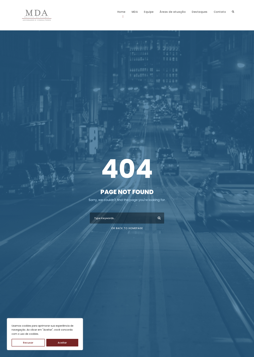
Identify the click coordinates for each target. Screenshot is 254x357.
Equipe (148, 12)
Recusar (28, 342)
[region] (45, 334)
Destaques (200, 12)
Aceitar (62, 342)
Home (121, 12)
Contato (220, 12)
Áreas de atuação (173, 12)
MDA (135, 12)
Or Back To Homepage (127, 228)
